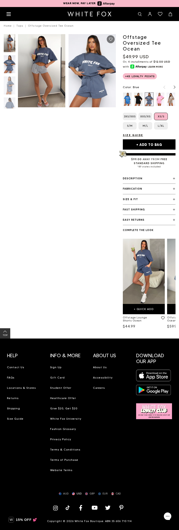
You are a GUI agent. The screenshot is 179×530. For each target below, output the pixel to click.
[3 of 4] (9, 86)
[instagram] (56, 507)
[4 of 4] (9, 107)
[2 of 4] (9, 65)
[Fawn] (171, 99)
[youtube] (94, 507)
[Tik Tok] (68, 507)
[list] (149, 99)
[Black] (138, 99)
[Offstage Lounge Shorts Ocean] (144, 271)
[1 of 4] (9, 44)
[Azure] (127, 99)
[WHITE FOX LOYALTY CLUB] (154, 408)
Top (5, 335)
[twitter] (108, 507)
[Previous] (162, 87)
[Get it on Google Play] (153, 391)
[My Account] (150, 14)
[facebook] (80, 507)
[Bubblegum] (160, 99)
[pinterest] (121, 507)
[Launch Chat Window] (167, 516)
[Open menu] (8, 14)
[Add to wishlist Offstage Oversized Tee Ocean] (111, 39)
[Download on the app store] (153, 377)
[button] (149, 178)
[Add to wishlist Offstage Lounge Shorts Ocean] (162, 317)
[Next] (172, 87)
